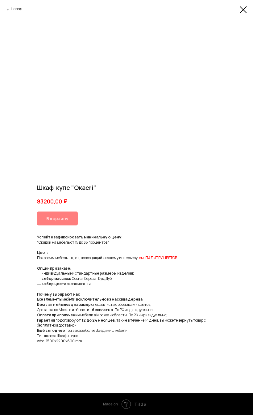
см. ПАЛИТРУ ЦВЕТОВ (158, 257)
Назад (16, 8)
